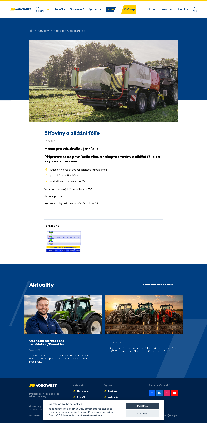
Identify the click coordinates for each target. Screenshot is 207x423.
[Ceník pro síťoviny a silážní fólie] (63, 241)
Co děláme (40, 9)
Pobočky (60, 9)
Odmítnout (142, 413)
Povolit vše (142, 406)
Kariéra (153, 9)
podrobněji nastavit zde (90, 415)
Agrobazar (95, 9)
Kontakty (182, 9)
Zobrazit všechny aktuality (157, 284)
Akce (111, 9)
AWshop (129, 9)
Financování (77, 9)
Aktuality (167, 9)
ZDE (90, 189)
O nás (195, 9)
